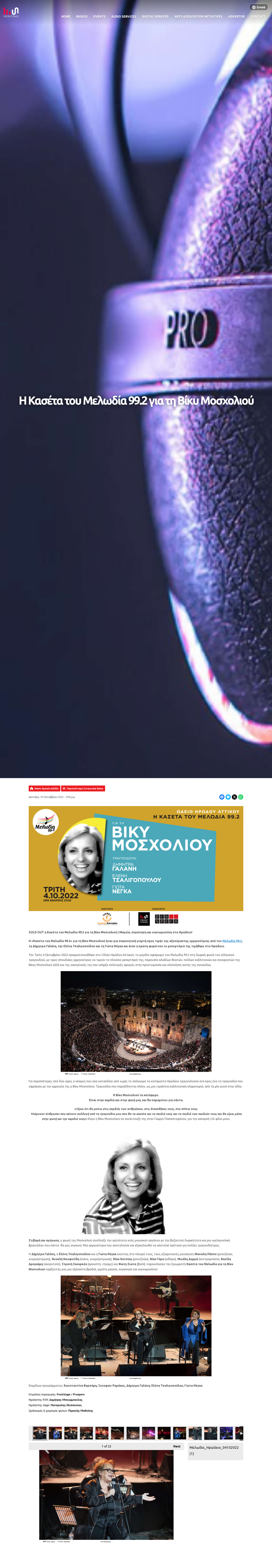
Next (175, 1446)
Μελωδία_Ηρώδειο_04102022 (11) (195, 1433)
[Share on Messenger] (228, 797)
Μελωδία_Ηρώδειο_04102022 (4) (86, 1433)
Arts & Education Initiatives (198, 16)
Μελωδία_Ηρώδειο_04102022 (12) (210, 1433)
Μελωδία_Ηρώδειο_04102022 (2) (55, 1433)
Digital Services (155, 16)
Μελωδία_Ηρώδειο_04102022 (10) (164, 1433)
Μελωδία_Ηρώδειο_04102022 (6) (117, 1433)
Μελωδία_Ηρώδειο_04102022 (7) (133, 1433)
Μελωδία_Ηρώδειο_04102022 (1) (39, 1433)
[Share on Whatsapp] (240, 797)
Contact (258, 16)
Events (99, 16)
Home (65, 16)
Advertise (236, 16)
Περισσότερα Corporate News (85, 788)
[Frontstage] (11, 12)
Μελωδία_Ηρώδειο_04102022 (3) (70, 1433)
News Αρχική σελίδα (46, 788)
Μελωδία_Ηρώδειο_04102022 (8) (148, 1433)
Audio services (123, 16)
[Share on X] (234, 797)
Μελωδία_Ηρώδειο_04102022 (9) (179, 1433)
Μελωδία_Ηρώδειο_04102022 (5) (101, 1433)
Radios (82, 16)
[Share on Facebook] (221, 797)
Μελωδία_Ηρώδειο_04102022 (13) (226, 1433)
